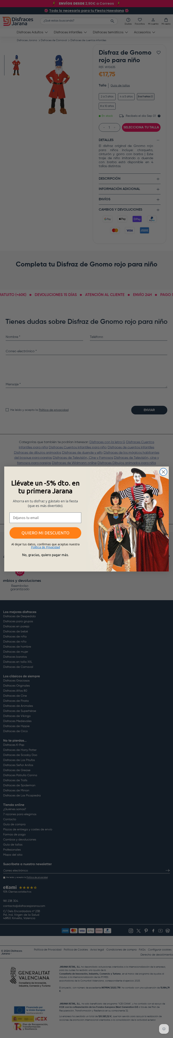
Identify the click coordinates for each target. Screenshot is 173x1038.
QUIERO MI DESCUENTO (45, 532)
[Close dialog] (163, 472)
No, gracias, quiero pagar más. (45, 555)
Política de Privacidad (45, 547)
